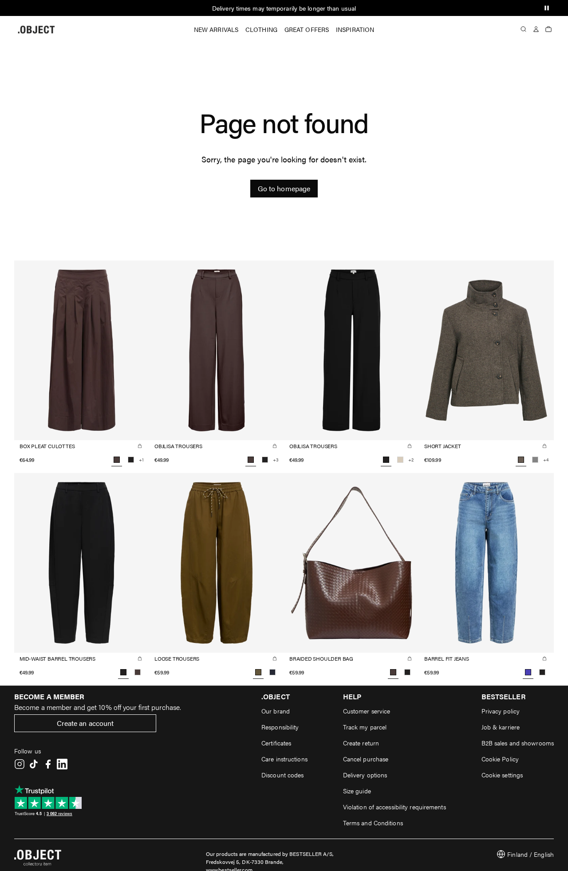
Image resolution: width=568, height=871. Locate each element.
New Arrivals (216, 29)
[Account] (536, 29)
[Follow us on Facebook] (48, 764)
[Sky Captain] (272, 672)
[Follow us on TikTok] (33, 764)
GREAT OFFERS (306, 29)
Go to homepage (284, 188)
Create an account (85, 723)
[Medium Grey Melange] (535, 459)
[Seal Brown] (137, 672)
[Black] (131, 459)
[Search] (523, 29)
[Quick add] (140, 446)
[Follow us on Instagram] (19, 764)
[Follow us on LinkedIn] (62, 764)
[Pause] (546, 8)
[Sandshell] (400, 459)
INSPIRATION (355, 29)
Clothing (261, 29)
